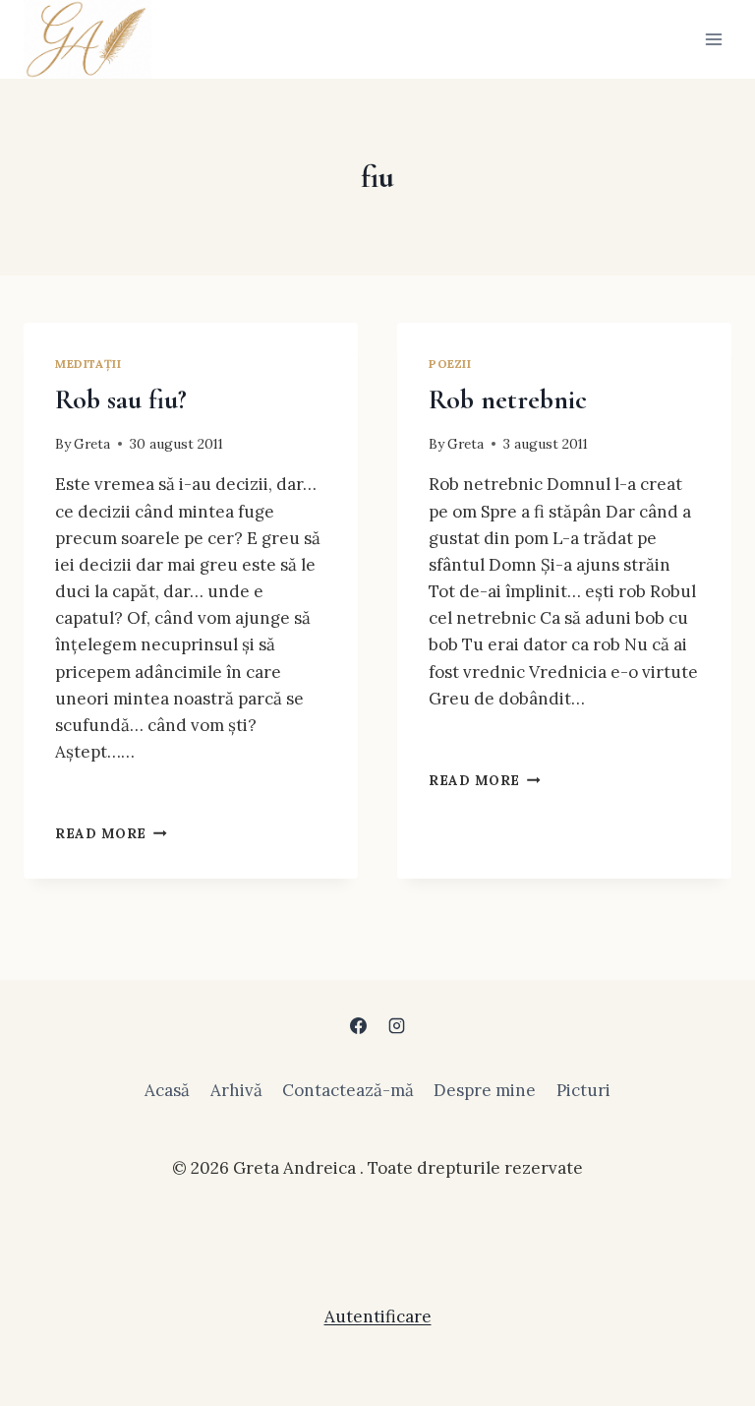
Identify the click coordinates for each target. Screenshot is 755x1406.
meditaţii (88, 363)
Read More (111, 833)
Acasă (167, 1090)
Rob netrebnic (508, 399)
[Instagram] (397, 1026)
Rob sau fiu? (121, 399)
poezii (450, 363)
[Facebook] (358, 1026)
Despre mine (485, 1090)
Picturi (583, 1090)
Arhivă (236, 1090)
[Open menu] (713, 39)
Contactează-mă (348, 1090)
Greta (92, 444)
